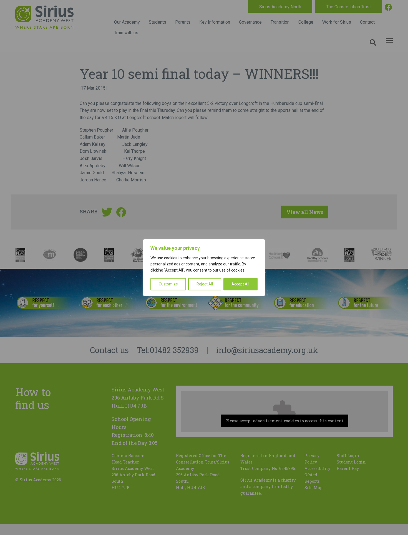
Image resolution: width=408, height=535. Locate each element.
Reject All (205, 284)
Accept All (240, 284)
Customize (168, 284)
